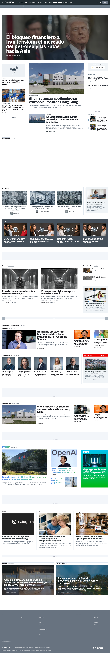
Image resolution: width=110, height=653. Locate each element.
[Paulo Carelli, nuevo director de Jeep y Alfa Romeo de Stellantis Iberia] (8, 363)
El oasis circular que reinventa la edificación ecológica (18, 292)
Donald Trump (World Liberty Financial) (33, 6)
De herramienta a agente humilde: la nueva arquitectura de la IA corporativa (14, 208)
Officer (105, 2)
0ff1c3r (49, 114)
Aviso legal (33, 650)
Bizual (40, 619)
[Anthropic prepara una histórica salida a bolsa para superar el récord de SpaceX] (19, 339)
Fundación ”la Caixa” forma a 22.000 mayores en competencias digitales (52, 539)
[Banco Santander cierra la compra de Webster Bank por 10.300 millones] (101, 334)
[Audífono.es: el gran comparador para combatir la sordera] (59, 279)
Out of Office (79, 615)
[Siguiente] (106, 318)
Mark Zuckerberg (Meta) (17, 6)
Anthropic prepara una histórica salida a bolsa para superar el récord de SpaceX (52, 335)
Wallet (4, 78)
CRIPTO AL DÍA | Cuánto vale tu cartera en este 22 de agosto (13, 82)
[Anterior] (3, 318)
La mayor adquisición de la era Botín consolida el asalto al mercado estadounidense (100, 342)
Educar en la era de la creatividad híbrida (69, 207)
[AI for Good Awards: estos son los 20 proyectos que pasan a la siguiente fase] (94, 460)
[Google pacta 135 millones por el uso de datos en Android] (24, 462)
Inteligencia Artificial (43, 629)
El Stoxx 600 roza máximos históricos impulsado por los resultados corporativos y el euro (13, 108)
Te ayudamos (27, 650)
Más (95, 615)
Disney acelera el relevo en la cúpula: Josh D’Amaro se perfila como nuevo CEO (102, 128)
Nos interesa (20, 650)
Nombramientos (24, 619)
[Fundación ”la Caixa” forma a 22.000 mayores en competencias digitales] (55, 524)
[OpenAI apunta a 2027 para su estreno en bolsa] (64, 458)
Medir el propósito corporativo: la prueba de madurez (42, 207)
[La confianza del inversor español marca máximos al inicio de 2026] (93, 119)
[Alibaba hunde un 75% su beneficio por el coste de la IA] (82, 334)
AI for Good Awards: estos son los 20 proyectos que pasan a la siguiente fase (94, 471)
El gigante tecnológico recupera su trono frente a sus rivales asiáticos (100, 417)
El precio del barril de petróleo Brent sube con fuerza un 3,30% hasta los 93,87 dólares (98, 78)
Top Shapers (41, 617)
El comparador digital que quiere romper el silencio (58, 292)
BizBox (22, 617)
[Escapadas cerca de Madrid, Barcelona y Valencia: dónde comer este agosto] (82, 580)
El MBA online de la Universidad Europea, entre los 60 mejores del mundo (96, 202)
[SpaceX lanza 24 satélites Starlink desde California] (71, 482)
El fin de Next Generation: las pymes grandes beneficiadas (89, 538)
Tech (40, 634)
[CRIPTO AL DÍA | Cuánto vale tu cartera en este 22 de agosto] (13, 70)
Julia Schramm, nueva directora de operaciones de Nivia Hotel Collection (56, 374)
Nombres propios (5, 6)
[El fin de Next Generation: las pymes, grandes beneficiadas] (92, 524)
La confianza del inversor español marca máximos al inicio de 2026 (102, 119)
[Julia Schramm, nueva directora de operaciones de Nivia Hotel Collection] (56, 363)
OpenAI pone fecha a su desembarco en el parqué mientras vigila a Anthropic (63, 470)
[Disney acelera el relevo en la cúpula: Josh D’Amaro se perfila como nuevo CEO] (93, 127)
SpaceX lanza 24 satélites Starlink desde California (57, 481)
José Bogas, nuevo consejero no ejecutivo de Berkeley (72, 373)
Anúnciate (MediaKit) (6, 650)
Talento (40, 631)
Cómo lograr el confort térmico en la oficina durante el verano (94, 304)
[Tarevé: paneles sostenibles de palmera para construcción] (20, 279)
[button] (3, 2)
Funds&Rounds (6, 103)
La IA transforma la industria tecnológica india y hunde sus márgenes (62, 119)
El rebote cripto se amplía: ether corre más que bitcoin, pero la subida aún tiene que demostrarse (81, 418)
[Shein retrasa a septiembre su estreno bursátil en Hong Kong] (19, 414)
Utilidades (96, 624)
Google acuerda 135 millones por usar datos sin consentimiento (24, 478)
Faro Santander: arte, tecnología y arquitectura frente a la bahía (95, 372)
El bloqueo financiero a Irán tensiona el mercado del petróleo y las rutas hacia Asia (35, 44)
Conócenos (14, 650)
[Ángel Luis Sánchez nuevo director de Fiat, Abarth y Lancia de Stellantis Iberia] (40, 363)
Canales (96, 622)
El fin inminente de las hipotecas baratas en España (98, 86)
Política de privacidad (40, 650)
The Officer (6, 647)
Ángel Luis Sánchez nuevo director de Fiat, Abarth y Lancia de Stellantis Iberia (40, 374)
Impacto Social (42, 624)
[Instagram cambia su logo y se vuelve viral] (18, 524)
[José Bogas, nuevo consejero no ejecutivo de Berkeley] (72, 363)
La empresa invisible (98, 269)
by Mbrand (48, 650)
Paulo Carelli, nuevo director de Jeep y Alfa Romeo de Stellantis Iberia (8, 374)
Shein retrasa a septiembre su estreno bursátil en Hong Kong (53, 100)
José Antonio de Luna (55, 169)
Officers (22, 615)
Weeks (95, 619)
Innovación (41, 627)
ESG (40, 622)
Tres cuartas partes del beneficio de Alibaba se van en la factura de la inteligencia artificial (81, 342)
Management (42, 615)
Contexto (9, 33)
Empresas (4, 615)
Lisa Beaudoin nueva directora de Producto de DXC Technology (24, 374)
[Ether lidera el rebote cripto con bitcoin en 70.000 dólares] (82, 409)
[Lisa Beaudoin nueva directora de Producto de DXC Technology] (24, 363)
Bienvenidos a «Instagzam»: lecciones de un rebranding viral (17, 538)
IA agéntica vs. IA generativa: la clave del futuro (99, 278)
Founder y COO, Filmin (55, 174)
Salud (40, 636)
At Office (96, 617)
